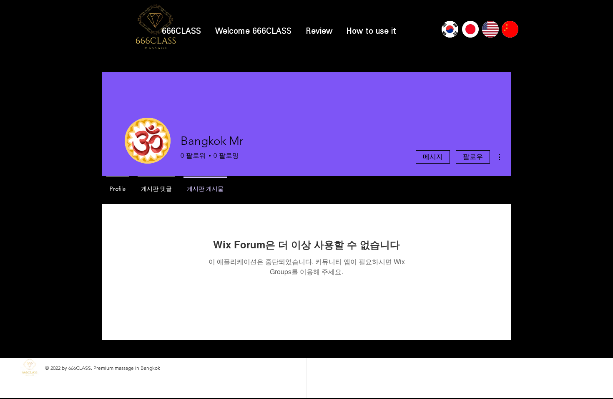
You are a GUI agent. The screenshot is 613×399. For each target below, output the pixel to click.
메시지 (433, 157)
